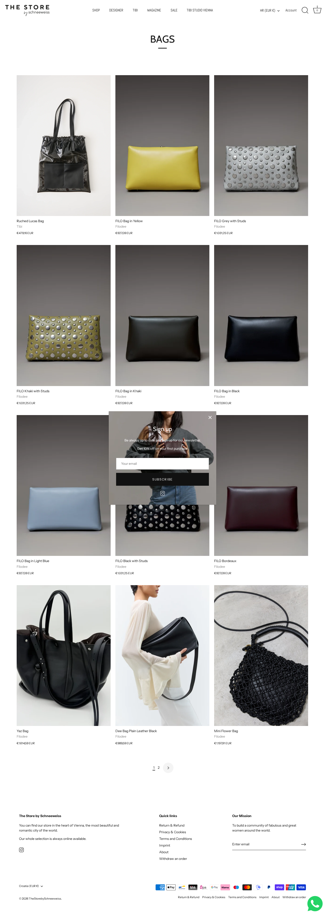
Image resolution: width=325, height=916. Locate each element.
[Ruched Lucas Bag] (64, 145)
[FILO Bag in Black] (261, 315)
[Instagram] (162, 493)
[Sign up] (303, 844)
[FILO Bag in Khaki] (162, 315)
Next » (168, 768)
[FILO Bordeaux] (261, 485)
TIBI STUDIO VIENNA (200, 10)
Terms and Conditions (175, 839)
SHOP (96, 10)
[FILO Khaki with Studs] (64, 315)
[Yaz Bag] (64, 655)
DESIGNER (116, 10)
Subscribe (162, 479)
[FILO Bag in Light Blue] (64, 485)
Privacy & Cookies (172, 832)
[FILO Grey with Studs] (261, 145)
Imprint (164, 845)
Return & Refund (171, 825)
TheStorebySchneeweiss (45, 898)
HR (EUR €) (267, 10)
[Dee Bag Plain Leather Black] (162, 655)
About (163, 852)
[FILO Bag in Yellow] (162, 145)
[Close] (210, 417)
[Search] (305, 10)
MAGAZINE (154, 10)
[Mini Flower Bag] (261, 655)
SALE (174, 10)
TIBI (135, 10)
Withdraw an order (173, 859)
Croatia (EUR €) (29, 886)
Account (291, 10)
